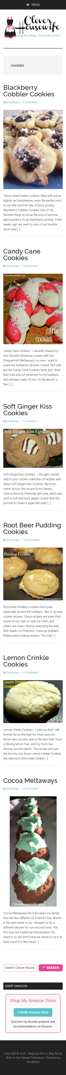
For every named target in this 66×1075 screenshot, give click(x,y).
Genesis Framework (32, 1057)
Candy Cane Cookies (22, 254)
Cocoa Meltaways (30, 780)
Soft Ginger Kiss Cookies (27, 409)
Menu (36, 4)
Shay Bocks (55, 1053)
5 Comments (30, 266)
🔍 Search (50, 967)
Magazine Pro (36, 1053)
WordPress (33, 1061)
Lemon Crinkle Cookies (26, 661)
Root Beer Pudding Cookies (32, 528)
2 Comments (30, 102)
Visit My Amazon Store (33, 1012)
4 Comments (30, 672)
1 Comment (30, 421)
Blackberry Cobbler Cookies (28, 91)
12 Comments (31, 539)
